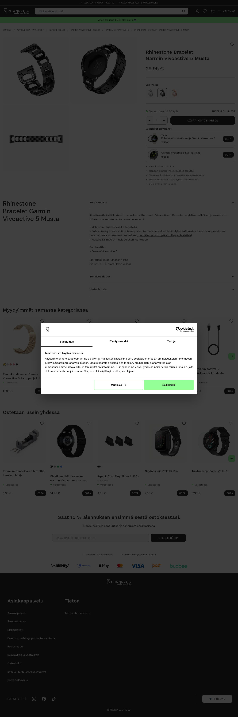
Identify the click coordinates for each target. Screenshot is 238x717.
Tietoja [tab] (171, 341)
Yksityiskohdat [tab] (119, 341)
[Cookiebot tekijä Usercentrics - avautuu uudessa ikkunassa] (178, 329)
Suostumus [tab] (67, 341)
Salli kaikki (168, 384)
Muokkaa (116, 384)
